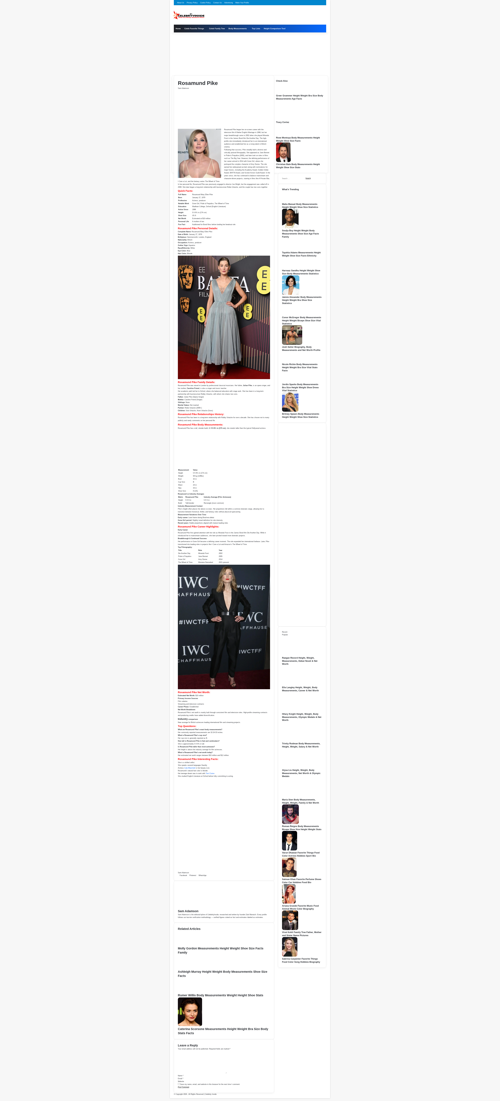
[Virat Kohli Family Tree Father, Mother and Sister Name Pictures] (290, 929)
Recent (284, 632)
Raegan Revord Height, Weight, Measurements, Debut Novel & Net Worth (299, 661)
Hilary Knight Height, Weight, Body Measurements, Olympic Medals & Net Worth (301, 717)
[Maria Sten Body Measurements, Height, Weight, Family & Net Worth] (296, 797)
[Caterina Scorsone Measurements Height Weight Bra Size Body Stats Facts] (190, 1026)
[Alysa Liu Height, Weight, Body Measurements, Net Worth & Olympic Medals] (296, 767)
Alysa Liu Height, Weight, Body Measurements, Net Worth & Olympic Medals (301, 773)
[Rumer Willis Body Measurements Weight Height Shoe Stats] (191, 992)
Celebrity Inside (211, 1094)
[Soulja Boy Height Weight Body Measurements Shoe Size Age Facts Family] (290, 228)
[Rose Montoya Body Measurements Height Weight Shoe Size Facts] (284, 135)
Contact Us (217, 3)
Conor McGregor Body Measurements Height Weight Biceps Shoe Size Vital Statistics (301, 320)
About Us (180, 3)
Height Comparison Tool (274, 28)
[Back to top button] (170, 1097)
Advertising (228, 3)
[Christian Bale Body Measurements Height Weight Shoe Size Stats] (283, 161)
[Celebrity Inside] (189, 15)
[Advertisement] (250, 53)
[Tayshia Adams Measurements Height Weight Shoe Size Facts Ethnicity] (290, 250)
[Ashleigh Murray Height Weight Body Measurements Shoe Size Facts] (190, 968)
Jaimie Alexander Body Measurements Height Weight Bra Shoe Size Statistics (301, 300)
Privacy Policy (192, 3)
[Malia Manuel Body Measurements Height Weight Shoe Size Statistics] (290, 201)
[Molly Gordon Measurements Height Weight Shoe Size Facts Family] (191, 945)
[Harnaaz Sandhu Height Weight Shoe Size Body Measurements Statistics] (290, 268)
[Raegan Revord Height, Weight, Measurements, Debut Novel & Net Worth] (296, 655)
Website (181, 1081)
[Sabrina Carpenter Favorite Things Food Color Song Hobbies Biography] (289, 956)
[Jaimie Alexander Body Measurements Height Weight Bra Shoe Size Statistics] (290, 294)
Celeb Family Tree (217, 28)
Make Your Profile (242, 3)
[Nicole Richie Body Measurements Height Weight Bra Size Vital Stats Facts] (289, 361)
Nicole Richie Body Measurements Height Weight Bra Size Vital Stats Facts (299, 367)
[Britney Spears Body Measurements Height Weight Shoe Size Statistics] (290, 411)
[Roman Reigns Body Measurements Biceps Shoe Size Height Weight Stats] (290, 823)
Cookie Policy (205, 3)
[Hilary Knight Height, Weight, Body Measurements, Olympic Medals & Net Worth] (296, 711)
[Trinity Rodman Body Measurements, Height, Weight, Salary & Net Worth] (296, 741)
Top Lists (256, 28)
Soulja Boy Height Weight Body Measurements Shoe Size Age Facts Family (300, 233)
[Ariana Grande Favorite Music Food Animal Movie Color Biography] (289, 903)
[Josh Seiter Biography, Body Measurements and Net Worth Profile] (292, 344)
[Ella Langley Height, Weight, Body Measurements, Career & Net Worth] (296, 685)
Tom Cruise (210, 773)
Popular (285, 635)
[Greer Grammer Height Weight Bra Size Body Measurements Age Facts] (284, 93)
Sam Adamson (183, 88)
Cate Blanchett (189, 768)
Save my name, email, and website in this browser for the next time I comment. (210, 1084)
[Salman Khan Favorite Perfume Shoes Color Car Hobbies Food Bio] (289, 876)
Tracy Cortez (282, 122)
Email (180, 1079)
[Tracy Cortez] (290, 119)
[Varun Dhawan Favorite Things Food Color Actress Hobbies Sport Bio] (289, 850)
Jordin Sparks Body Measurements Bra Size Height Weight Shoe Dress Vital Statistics (300, 387)
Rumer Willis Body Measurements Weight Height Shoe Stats (220, 995)
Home (178, 28)
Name (180, 1076)
